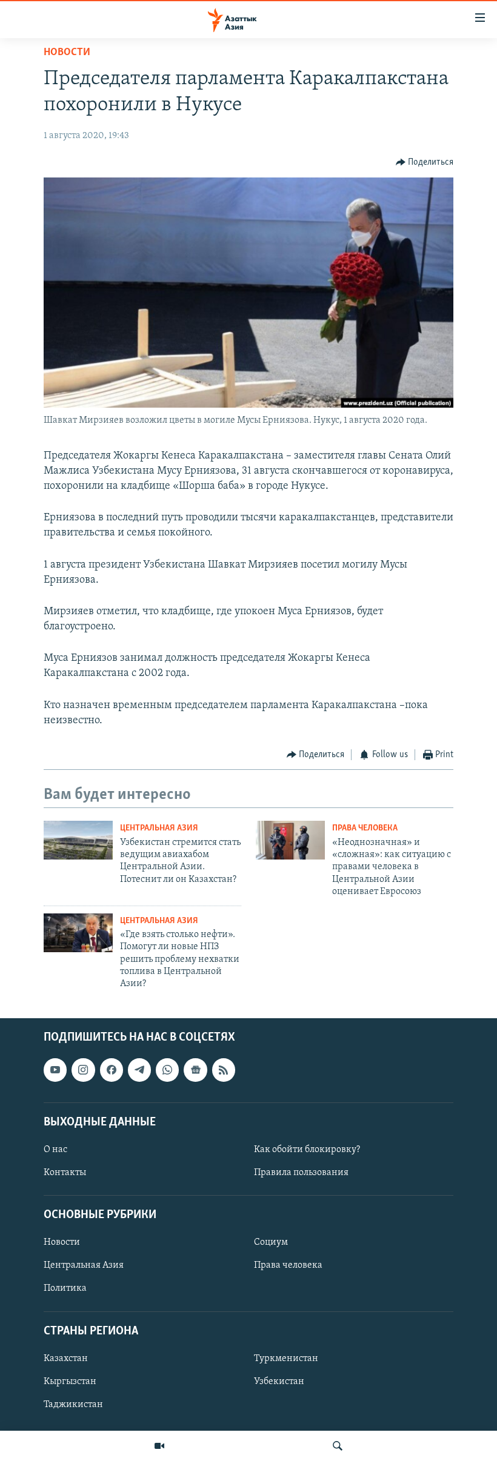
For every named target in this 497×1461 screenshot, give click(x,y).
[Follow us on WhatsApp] (167, 1069)
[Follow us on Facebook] (111, 1069)
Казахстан (66, 1358)
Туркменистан (286, 1358)
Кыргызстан (70, 1381)
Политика (65, 1288)
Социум (271, 1242)
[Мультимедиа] (159, 1446)
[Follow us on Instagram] (83, 1069)
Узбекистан (279, 1381)
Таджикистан (73, 1405)
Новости (67, 52)
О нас (55, 1150)
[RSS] (223, 1069)
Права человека (365, 828)
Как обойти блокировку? (307, 1150)
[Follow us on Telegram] (139, 1069)
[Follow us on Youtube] (55, 1069)
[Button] (425, 162)
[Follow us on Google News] (195, 1069)
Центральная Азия (159, 828)
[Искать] (337, 1446)
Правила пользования (301, 1173)
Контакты (65, 1173)
